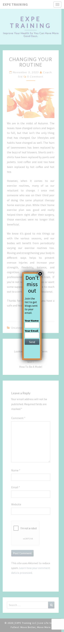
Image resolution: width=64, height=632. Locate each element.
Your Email (31, 330)
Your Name (32, 320)
